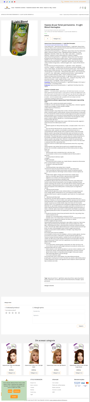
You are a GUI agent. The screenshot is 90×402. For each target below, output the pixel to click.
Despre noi (46, 7)
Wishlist (32, 389)
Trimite (81, 326)
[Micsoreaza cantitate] (45, 38)
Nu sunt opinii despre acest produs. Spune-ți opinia (54, 30)
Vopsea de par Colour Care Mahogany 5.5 (11, 366)
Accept (14, 396)
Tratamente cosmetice (20, 7)
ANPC (53, 392)
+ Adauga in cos (11, 373)
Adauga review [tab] (7, 302)
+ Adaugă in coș (56, 38)
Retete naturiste (56, 387)
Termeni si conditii (56, 389)
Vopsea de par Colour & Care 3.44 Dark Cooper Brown (79, 366)
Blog (51, 7)
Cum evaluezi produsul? (11, 310)
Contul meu (33, 392)
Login (31, 394)
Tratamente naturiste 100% (32, 7)
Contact (54, 7)
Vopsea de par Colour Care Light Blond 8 (56, 365)
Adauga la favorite (49, 285)
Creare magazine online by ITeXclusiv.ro (58, 400)
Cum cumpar (55, 382)
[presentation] (84, 357)
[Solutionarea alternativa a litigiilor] (78, 386)
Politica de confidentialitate (58, 385)
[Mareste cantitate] (50, 38)
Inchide (10, 391)
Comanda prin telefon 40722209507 (74, 1)
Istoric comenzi (34, 385)
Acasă (61, 14)
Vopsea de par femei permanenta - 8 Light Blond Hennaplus (76, 14)
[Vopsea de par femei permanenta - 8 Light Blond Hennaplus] (19, 38)
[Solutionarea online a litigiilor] (85, 386)
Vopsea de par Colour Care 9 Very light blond (34, 366)
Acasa (12, 7)
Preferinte (16, 391)
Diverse (41, 7)
